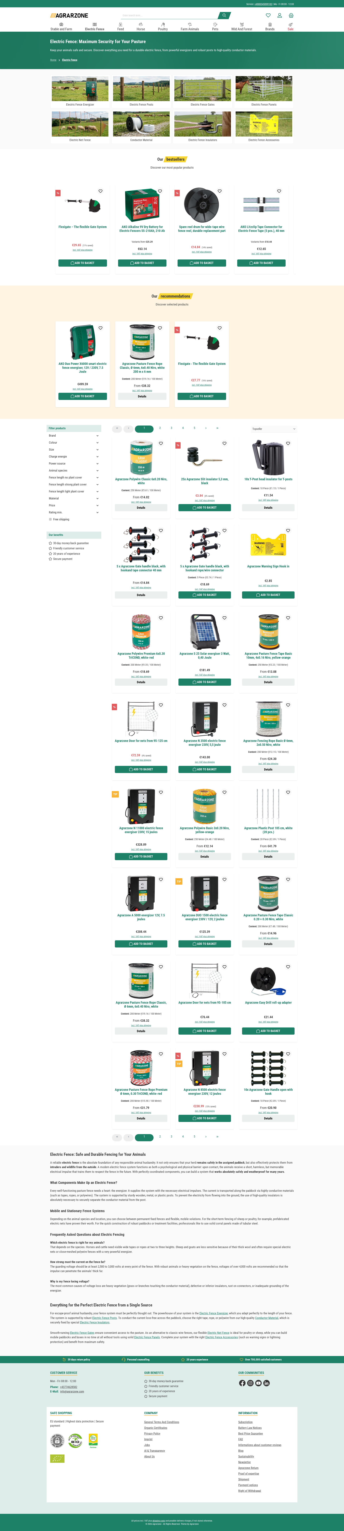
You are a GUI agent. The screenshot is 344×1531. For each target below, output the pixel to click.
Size (51, 449)
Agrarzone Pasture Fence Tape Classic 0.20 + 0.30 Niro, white (268, 917)
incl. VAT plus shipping (82, 250)
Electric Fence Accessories (221, 1337)
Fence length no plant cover (65, 477)
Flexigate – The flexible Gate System (83, 227)
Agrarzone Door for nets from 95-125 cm (141, 741)
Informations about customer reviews (259, 1445)
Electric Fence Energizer (213, 1313)
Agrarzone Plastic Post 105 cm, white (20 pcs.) (268, 830)
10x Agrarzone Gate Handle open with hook (268, 1091)
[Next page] (206, 429)
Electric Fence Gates (82, 1333)
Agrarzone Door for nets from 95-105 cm (204, 1002)
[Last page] (217, 429)
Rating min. (55, 512)
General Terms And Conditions (161, 1422)
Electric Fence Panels (147, 1337)
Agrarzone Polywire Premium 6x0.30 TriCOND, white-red (141, 655)
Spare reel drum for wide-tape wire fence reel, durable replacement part (202, 229)
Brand (52, 435)
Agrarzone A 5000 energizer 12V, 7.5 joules (141, 917)
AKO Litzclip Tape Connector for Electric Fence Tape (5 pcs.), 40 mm (261, 229)
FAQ (240, 1439)
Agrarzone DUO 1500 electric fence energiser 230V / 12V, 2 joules (205, 917)
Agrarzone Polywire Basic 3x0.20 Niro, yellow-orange (205, 830)
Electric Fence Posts (104, 1318)
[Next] (292, 227)
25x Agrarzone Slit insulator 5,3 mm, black (204, 481)
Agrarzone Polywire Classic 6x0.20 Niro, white (141, 481)
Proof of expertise (248, 1473)
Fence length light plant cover (66, 491)
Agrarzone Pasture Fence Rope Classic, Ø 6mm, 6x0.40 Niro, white (141, 1004)
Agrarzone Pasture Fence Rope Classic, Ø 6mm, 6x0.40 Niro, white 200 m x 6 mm (142, 367)
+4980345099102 (263, 4)
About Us (149, 1456)
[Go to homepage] (69, 15)
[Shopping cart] (290, 15)
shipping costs (158, 1521)
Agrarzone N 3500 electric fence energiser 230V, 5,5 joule (205, 743)
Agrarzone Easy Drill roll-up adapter (268, 1002)
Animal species (58, 470)
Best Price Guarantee (250, 1433)
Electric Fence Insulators (94, 1322)
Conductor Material (266, 1318)
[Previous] (52, 227)
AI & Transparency (154, 1450)
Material (54, 498)
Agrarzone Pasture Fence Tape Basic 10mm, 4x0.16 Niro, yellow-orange (268, 655)
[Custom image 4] (57, 1459)
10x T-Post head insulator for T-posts (268, 479)
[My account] (280, 15)
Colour (53, 442)
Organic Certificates (155, 1428)
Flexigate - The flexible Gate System (202, 364)
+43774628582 (68, 1387)
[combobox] (170, 15)
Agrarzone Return (248, 1468)
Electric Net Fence (218, 1333)
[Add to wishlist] (100, 191)
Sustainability (246, 1456)
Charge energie (58, 456)
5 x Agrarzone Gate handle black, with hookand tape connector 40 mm (141, 568)
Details (142, 396)
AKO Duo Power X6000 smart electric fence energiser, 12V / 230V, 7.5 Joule (83, 367)
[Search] (224, 15)
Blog (240, 1450)
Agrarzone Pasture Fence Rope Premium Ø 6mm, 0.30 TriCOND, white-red (141, 1091)
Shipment (243, 1479)
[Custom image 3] (93, 1441)
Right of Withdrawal (249, 1491)
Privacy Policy (152, 1433)
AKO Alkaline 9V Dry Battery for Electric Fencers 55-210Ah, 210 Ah (142, 229)
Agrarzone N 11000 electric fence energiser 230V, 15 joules (141, 830)
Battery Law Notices (250, 1428)
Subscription (245, 1422)
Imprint (148, 1439)
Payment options (248, 1485)
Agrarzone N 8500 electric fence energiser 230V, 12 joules (205, 1091)
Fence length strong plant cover (68, 484)
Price (52, 505)
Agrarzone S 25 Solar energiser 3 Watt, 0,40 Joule (205, 655)
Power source (57, 463)
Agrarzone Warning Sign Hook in (268, 566)
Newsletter (244, 1462)
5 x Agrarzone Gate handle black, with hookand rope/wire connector (204, 568)
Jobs (147, 1445)
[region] (172, 231)
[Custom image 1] (75, 1441)
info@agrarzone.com (72, 1391)
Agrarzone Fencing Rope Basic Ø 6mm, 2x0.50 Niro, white (268, 743)
